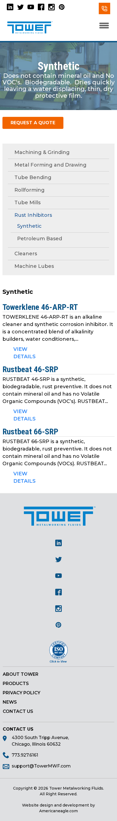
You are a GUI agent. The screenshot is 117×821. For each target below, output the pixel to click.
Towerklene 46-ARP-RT (40, 307)
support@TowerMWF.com (41, 766)
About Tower (20, 674)
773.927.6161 (104, 8)
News (10, 702)
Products (16, 683)
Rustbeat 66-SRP (30, 431)
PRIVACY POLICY (21, 692)
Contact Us (18, 711)
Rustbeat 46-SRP (30, 369)
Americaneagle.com (58, 810)
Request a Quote (33, 122)
